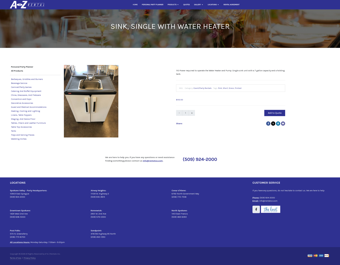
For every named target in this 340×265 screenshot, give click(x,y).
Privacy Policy (30, 258)
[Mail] (283, 123)
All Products (17, 71)
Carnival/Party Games (21, 87)
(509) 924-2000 (200, 159)
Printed (238, 88)
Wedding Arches (19, 139)
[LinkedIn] (278, 123)
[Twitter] (273, 123)
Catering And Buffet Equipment (26, 91)
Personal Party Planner (22, 67)
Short (225, 88)
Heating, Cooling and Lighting (25, 111)
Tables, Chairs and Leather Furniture (28, 123)
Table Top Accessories (21, 127)
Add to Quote (275, 112)
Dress (231, 88)
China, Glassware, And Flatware (26, 95)
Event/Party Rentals (203, 88)
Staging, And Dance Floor (23, 119)
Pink (220, 88)
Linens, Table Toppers (21, 115)
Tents (13, 131)
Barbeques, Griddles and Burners (27, 79)
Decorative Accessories (22, 103)
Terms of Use (15, 258)
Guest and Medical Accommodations (28, 107)
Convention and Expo (21, 99)
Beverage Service (19, 83)
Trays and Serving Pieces (22, 135)
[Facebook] (268, 123)
